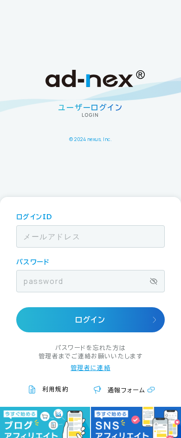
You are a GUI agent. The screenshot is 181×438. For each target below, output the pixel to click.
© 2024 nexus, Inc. (90, 139)
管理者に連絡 (90, 368)
